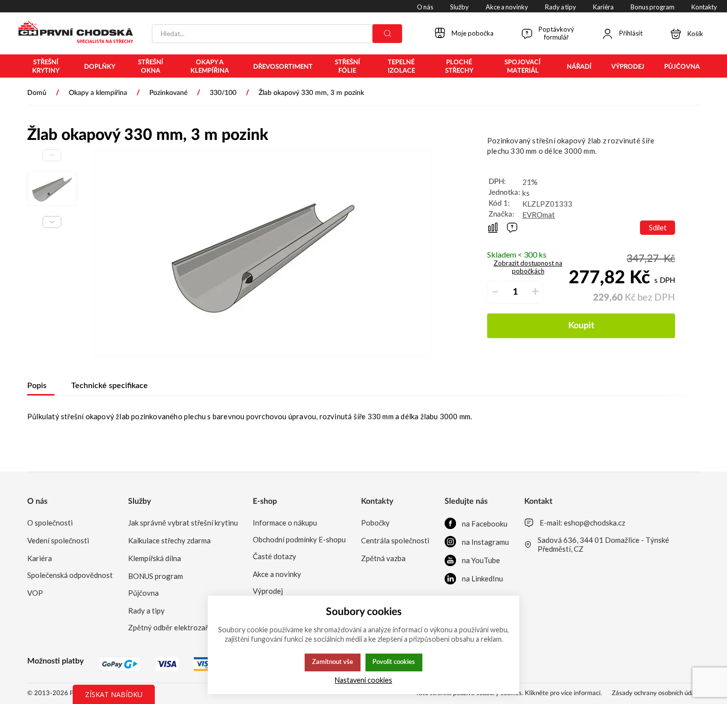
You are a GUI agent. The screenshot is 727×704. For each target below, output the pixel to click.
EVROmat (538, 214)
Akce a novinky (277, 574)
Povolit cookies (393, 662)
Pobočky (375, 522)
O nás (37, 501)
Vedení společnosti (58, 540)
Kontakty (377, 501)
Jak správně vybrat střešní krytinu (183, 522)
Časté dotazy (274, 556)
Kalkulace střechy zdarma (169, 540)
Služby (139, 501)
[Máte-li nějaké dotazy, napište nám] (512, 227)
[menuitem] (45, 67)
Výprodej (268, 590)
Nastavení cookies (363, 680)
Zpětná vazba (383, 558)
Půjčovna (143, 592)
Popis (36, 386)
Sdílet (658, 227)
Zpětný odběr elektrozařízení (175, 627)
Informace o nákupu (285, 522)
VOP (35, 592)
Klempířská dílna (154, 558)
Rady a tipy (146, 610)
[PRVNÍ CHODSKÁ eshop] (72, 33)
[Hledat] (387, 33)
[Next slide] (52, 222)
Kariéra (39, 558)
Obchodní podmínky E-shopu (299, 539)
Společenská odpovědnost (70, 575)
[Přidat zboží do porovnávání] (493, 227)
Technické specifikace (109, 386)
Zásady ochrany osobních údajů (656, 693)
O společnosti (50, 522)
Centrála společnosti (395, 540)
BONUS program (155, 576)
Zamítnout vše (332, 662)
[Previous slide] (52, 155)
